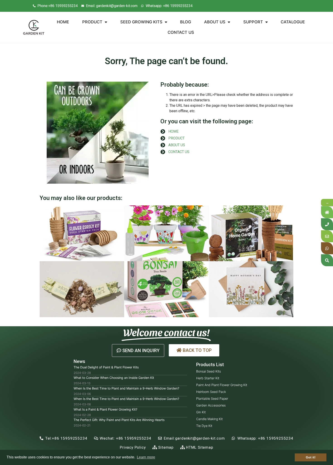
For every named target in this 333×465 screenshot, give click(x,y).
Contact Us (181, 32)
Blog (185, 21)
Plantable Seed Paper (212, 398)
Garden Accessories (211, 405)
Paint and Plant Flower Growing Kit (221, 385)
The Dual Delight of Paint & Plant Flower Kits (106, 367)
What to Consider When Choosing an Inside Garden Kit (114, 378)
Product (92, 21)
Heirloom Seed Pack (211, 392)
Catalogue (293, 21)
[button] (138, 350)
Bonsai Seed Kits (208, 371)
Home (63, 21)
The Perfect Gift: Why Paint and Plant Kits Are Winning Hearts (119, 420)
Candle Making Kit (209, 419)
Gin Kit (201, 412)
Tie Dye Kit (204, 426)
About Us (214, 21)
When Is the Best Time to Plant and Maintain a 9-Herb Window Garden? (126, 388)
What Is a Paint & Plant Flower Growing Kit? (105, 409)
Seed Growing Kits (141, 21)
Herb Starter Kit (207, 378)
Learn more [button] (146, 457)
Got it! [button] (311, 457)
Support (253, 21)
